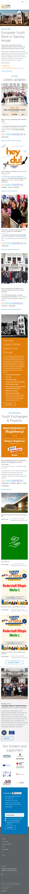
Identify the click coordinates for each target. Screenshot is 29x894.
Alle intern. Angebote (14, 662)
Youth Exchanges (5, 464)
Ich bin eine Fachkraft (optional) (14, 818)
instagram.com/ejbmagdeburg (9, 870)
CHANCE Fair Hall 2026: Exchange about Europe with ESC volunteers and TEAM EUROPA (13, 230)
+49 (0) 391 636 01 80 (8, 68)
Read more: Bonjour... (6, 489)
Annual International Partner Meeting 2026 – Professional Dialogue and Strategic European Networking (12, 290)
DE (26, 1)
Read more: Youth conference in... (9, 191)
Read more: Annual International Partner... (11, 309)
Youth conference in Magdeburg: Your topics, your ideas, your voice (14, 172)
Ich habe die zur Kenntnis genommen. (13, 822)
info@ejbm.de (6, 65)
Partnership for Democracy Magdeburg (13, 176)
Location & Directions (6, 71)
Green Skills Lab (5, 561)
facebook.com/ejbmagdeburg (8, 868)
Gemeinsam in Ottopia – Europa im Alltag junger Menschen (13, 652)
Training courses (4, 519)
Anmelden (9, 827)
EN (22, 1)
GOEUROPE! (11, 236)
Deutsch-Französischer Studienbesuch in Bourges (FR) (13, 515)
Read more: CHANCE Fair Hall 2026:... (10, 249)
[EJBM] (7, 7)
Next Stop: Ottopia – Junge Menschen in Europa (13, 606)
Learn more (9, 404)
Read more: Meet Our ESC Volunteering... (11, 140)
